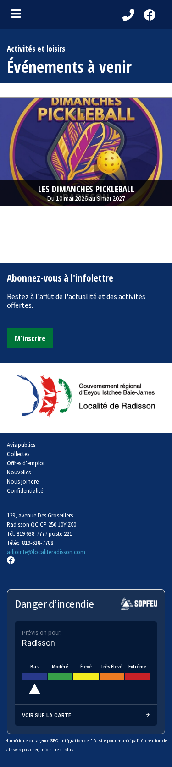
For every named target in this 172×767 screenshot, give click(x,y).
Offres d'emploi (25, 463)
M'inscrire (30, 338)
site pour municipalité (121, 741)
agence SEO (47, 741)
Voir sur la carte (46, 715)
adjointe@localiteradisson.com (46, 551)
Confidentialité (25, 490)
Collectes (18, 453)
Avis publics (21, 444)
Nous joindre (23, 481)
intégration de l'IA (78, 741)
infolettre (49, 749)
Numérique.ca (19, 741)
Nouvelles (19, 472)
